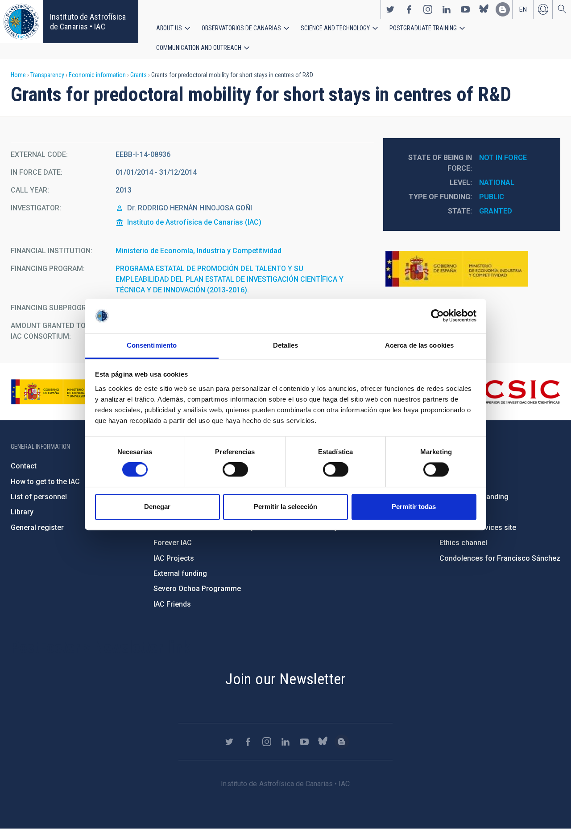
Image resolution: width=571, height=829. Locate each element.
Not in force (503, 157)
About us (169, 28)
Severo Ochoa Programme (197, 588)
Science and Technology (335, 28)
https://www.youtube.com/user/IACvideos (465, 9)
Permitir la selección (285, 506)
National (496, 182)
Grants (138, 74)
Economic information (97, 74)
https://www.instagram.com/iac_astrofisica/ (427, 9)
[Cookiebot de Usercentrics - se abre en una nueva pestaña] (437, 316)
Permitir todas (414, 506)
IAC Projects (173, 558)
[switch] (235, 470)
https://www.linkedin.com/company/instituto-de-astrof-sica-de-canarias (446, 9)
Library (22, 512)
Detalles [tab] (285, 345)
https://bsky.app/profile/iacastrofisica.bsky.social (484, 9)
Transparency (47, 74)
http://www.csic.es (511, 391)
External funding (180, 573)
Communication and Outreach (198, 47)
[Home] (21, 21)
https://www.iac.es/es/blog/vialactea (502, 9)
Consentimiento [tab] (152, 345)
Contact (24, 466)
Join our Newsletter (285, 679)
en (523, 9)
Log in (543, 9)
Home (18, 74)
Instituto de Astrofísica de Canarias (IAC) (194, 222)
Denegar (157, 506)
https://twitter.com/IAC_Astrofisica (390, 9)
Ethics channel (463, 542)
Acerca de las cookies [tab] (419, 345)
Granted (495, 211)
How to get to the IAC (45, 481)
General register (37, 527)
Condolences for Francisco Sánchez (499, 558)
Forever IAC (172, 542)
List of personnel (39, 496)
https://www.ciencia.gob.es (60, 392)
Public (491, 197)
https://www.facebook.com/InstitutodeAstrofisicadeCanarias (409, 9)
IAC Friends (172, 604)
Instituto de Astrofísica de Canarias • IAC (88, 21)
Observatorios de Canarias (241, 28)
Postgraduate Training (423, 28)
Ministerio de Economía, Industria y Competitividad (198, 250)
